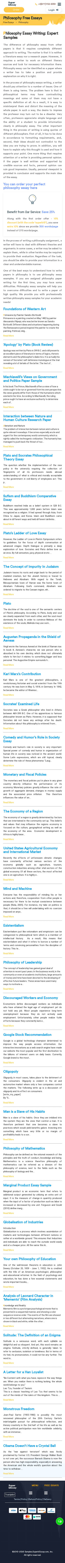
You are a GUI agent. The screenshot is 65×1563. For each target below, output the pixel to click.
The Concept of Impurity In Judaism (31, 566)
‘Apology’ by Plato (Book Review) (28, 344)
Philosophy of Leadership (22, 962)
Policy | (24, 1499)
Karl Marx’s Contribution (22, 674)
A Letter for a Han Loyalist (23, 1372)
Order (16, 9)
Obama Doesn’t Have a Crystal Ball (29, 1445)
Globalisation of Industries (23, 1222)
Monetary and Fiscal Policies (24, 774)
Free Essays (8, 22)
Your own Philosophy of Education (29, 1259)
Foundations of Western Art (24, 309)
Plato (7, 603)
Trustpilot (10, 1494)
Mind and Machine (17, 888)
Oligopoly (10, 1071)
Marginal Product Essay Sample (27, 1185)
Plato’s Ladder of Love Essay (24, 533)
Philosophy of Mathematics (24, 1148)
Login (52, 10)
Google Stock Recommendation (27, 1034)
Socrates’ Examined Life (21, 704)
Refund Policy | (36, 1499)
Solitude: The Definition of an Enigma (31, 1335)
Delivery (47, 1499)
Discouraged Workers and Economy (30, 998)
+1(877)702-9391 (47, 4)
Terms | (17, 1499)
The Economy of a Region (23, 811)
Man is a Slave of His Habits (24, 1111)
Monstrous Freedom (18, 1409)
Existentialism (13, 925)
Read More (8, 335)
